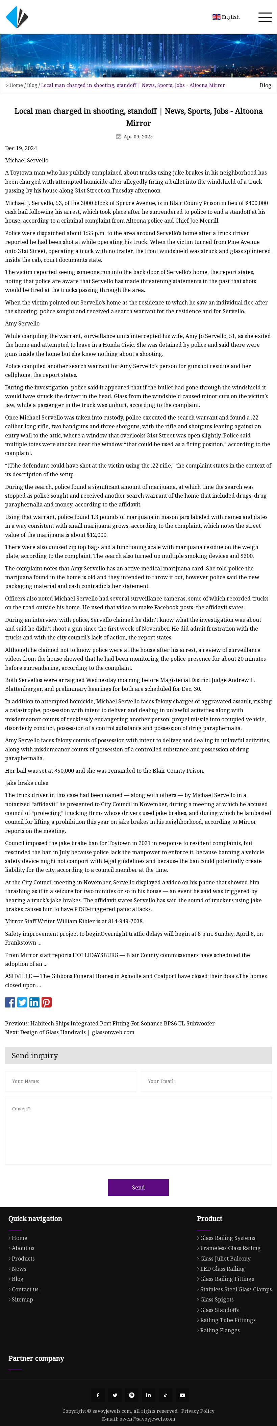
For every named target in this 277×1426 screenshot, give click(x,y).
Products (23, 1258)
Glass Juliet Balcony (225, 1258)
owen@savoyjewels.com (147, 1419)
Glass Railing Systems (227, 1238)
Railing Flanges (220, 1330)
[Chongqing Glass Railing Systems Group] (17, 17)
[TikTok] (165, 1395)
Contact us (25, 1289)
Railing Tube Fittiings (228, 1320)
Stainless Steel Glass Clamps (236, 1289)
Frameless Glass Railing (230, 1248)
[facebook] (98, 1395)
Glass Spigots (217, 1299)
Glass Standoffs (219, 1310)
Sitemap (22, 1299)
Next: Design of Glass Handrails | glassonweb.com (69, 1032)
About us (23, 1248)
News (19, 1268)
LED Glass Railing (222, 1268)
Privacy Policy (198, 1411)
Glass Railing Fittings (227, 1279)
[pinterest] (131, 1395)
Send (138, 1187)
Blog (32, 85)
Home (16, 85)
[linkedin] (148, 1395)
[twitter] (115, 1395)
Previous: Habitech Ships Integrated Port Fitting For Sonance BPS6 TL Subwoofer (110, 1023)
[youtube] (182, 1395)
